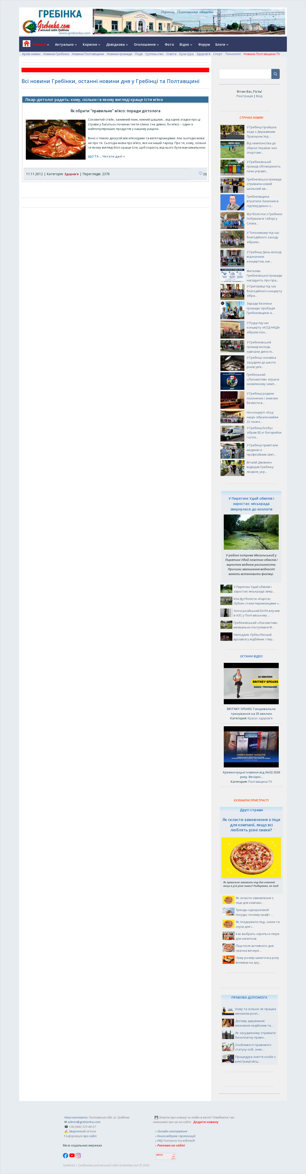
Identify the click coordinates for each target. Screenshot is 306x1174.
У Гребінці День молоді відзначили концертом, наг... (264, 256)
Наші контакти (75, 1117)
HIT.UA (159, 1155)
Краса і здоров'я (260, 718)
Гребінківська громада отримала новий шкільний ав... (264, 184)
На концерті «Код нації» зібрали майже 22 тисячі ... (263, 417)
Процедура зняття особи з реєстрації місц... (255, 1059)
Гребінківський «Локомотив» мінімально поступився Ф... (256, 625)
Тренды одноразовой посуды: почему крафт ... (254, 912)
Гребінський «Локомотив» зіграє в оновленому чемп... (263, 379)
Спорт (218, 54)
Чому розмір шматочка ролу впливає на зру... (257, 960)
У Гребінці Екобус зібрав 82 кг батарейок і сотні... (264, 432)
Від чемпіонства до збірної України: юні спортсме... (262, 148)
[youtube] (72, 1157)
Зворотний (77, 1131)
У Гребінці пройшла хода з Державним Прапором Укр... (261, 132)
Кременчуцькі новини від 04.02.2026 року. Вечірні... (251, 774)
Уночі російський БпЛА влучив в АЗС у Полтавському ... (257, 613)
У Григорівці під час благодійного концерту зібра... (264, 291)
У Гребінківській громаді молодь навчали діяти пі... (260, 347)
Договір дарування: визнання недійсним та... (254, 1023)
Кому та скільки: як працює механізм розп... (255, 1011)
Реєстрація (244, 96)
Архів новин (31, 54)
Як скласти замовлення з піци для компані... (254, 900)
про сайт (90, 1136)
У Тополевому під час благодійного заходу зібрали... (263, 237)
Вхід (259, 96)
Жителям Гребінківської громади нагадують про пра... (264, 275)
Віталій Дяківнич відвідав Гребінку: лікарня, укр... (260, 467)
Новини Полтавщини (88, 54)
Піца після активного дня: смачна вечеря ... (255, 948)
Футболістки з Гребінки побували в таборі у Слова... (264, 218)
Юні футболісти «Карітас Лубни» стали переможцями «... (257, 601)
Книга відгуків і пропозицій (176, 1136)
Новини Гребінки (56, 54)
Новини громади (119, 54)
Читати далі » (113, 156)
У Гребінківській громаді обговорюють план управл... (264, 166)
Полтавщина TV (260, 781)
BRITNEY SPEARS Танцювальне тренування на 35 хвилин (251, 711)
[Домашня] (24, 45)
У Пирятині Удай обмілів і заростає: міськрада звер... (254, 589)
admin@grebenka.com (84, 1122)
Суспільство (154, 54)
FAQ (160, 1140)
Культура (186, 54)
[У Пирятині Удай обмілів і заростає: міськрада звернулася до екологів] (251, 548)
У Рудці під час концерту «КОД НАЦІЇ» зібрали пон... (263, 327)
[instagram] (78, 1157)
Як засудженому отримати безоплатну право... (255, 1035)
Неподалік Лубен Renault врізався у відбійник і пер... (254, 637)
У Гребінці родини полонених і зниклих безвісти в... (262, 398)
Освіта (171, 54)
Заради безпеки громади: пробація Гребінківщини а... (261, 308)
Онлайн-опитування (172, 1131)
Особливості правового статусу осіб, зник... (253, 1047)
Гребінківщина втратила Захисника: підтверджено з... (263, 201)
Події (138, 54)
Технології (233, 54)
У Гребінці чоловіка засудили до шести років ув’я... (261, 362)
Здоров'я (203, 54)
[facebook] (66, 1157)
